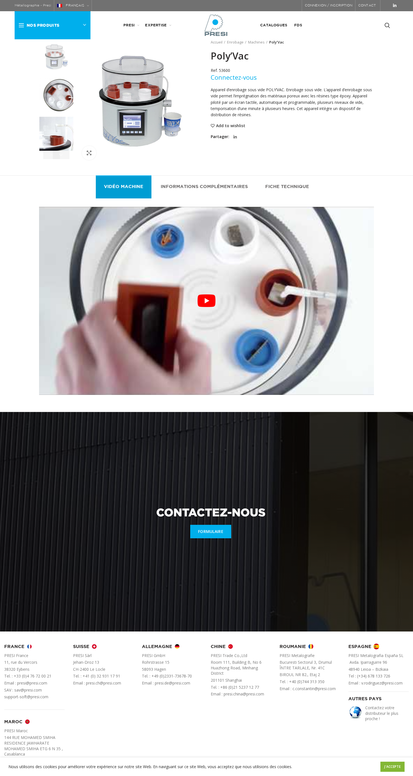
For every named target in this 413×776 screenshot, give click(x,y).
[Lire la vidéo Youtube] (206, 301)
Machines (256, 42)
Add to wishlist (230, 126)
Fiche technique (287, 187)
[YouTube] (387, 5)
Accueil (217, 42)
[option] (56, 57)
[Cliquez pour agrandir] (89, 153)
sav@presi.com (28, 690)
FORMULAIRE (210, 531)
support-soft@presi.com (26, 696)
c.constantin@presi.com (314, 688)
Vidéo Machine (123, 187)
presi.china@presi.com (244, 694)
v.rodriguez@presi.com (382, 683)
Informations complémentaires (204, 187)
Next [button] (61, 155)
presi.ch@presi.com (103, 683)
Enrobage (235, 42)
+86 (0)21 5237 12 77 (239, 687)
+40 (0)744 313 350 (306, 681)
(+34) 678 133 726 (373, 676)
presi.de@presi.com (172, 683)
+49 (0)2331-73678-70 (171, 676)
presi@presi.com (32, 683)
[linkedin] (394, 5)
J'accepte (392, 766)
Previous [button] (51, 155)
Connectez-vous (234, 77)
